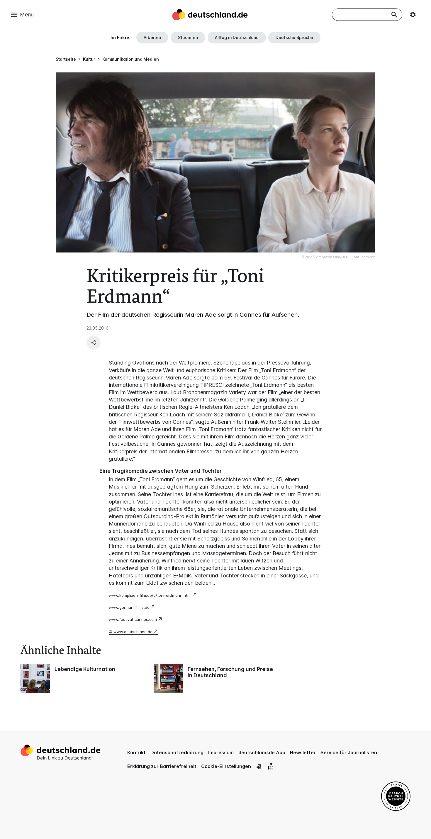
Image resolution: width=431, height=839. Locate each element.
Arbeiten (152, 37)
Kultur (89, 59)
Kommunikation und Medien (130, 59)
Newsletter (303, 752)
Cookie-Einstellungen (226, 766)
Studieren (188, 37)
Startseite (66, 59)
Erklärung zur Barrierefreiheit (161, 766)
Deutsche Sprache (294, 37)
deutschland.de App (261, 752)
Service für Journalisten (348, 752)
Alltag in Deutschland (237, 37)
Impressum (221, 752)
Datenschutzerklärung (176, 752)
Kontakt (136, 752)
